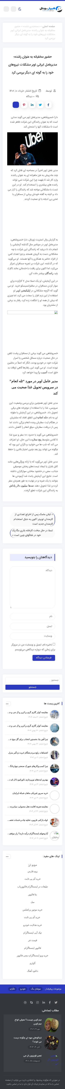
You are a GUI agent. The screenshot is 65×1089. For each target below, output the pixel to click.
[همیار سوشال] (51, 9)
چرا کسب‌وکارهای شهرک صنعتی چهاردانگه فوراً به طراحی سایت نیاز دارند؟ (27, 766)
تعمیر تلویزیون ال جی (32, 1056)
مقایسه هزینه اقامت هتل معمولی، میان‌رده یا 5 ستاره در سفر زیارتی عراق (27, 806)
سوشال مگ (36, 989)
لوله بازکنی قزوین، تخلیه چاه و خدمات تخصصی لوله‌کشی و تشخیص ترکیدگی (27, 820)
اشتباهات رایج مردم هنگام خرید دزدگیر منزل (28, 752)
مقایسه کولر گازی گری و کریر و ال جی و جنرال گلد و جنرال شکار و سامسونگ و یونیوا (27, 726)
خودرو (22, 989)
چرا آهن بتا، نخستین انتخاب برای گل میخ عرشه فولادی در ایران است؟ (27, 739)
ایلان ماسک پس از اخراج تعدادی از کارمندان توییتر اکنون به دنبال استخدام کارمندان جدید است (33, 519)
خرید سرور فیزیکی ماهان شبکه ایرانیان (30, 793)
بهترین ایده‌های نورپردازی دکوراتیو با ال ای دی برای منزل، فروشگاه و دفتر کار (27, 779)
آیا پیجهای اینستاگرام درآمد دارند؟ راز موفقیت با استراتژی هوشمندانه (27, 833)
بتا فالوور (32, 894)
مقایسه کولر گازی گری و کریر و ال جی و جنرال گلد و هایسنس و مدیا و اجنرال (27, 712)
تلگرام (12, 989)
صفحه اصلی (48, 26)
